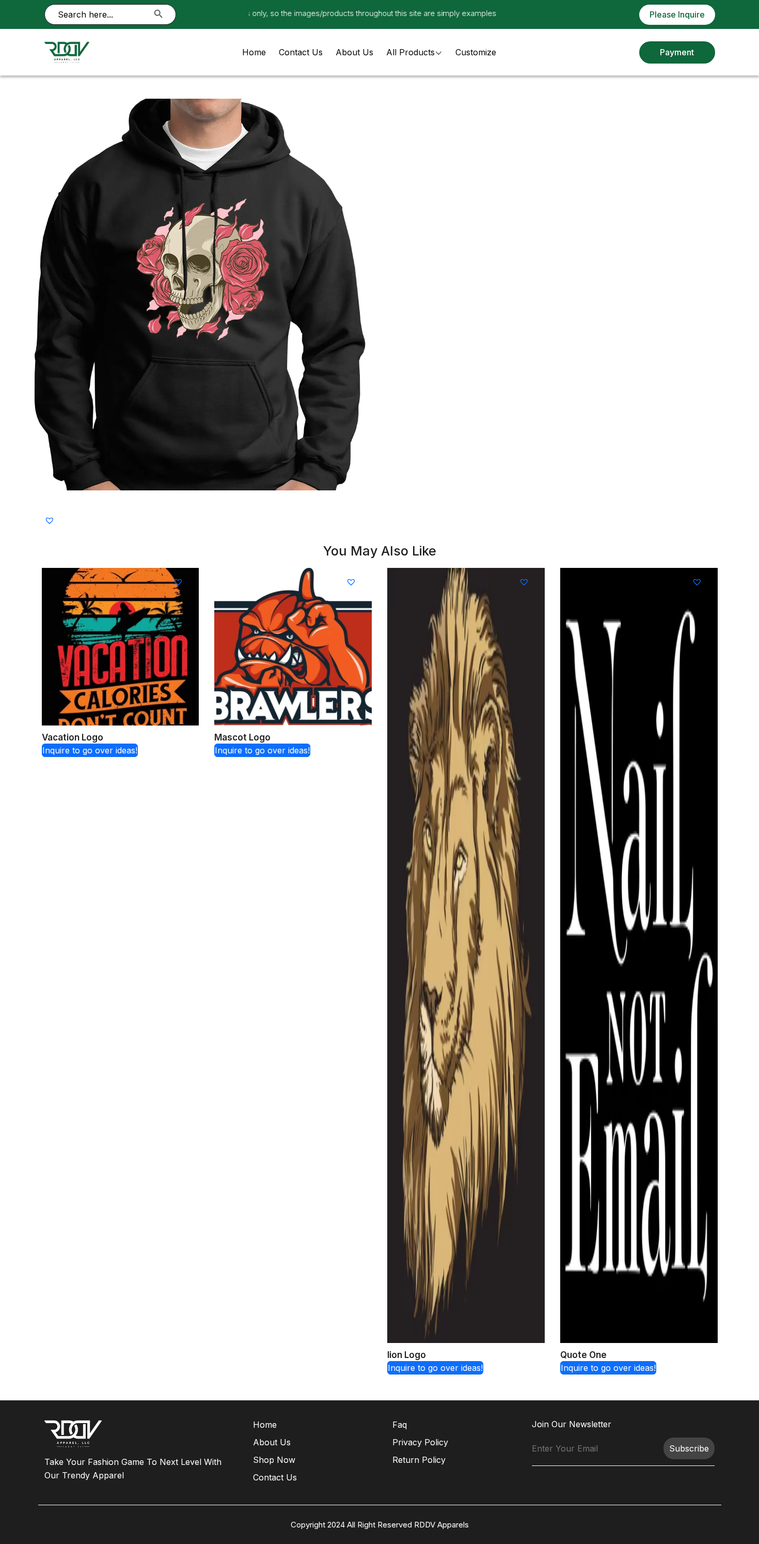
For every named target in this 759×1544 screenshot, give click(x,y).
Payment (677, 52)
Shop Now (274, 1460)
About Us (354, 52)
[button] (50, 520)
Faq (399, 1424)
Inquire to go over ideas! (89, 750)
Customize (475, 52)
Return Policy (419, 1460)
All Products (410, 52)
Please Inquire (677, 14)
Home (254, 52)
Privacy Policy (420, 1442)
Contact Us (301, 52)
